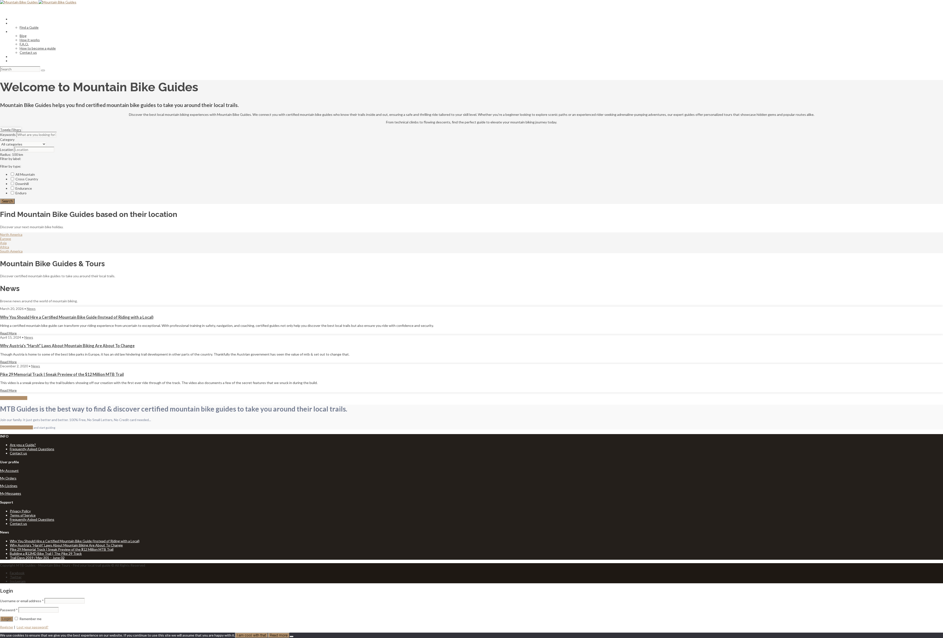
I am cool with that (251, 635)
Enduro (21, 193)
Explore (15, 23)
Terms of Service (23, 515)
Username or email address (22, 601)
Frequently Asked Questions (32, 449)
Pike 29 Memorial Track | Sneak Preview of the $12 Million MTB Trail (62, 374)
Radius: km (11, 154)
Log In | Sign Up (22, 61)
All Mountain (25, 174)
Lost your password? (32, 627)
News (31, 308)
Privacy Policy (20, 511)
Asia (3, 243)
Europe (5, 239)
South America (11, 251)
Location (6, 149)
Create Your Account (16, 427)
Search (7, 201)
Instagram (18, 581)
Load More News (13, 398)
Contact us (28, 52)
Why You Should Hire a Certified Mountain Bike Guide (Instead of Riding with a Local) (76, 317)
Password (9, 610)
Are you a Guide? (23, 445)
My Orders (8, 478)
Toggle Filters (10, 130)
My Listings (8, 486)
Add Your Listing (22, 56)
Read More (8, 333)
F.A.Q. (24, 44)
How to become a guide (38, 48)
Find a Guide (29, 27)
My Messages (10, 493)
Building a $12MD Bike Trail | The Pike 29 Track (46, 553)
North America (11, 234)
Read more (279, 635)
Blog (23, 36)
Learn (14, 31)
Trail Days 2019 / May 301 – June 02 (37, 558)
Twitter (16, 577)
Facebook (17, 573)
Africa (4, 247)
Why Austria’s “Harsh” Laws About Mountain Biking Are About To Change (67, 345)
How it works (30, 40)
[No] (291, 636)
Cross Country (26, 179)
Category (7, 139)
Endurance (23, 188)
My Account (9, 470)
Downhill (22, 184)
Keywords (8, 135)
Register (6, 627)
